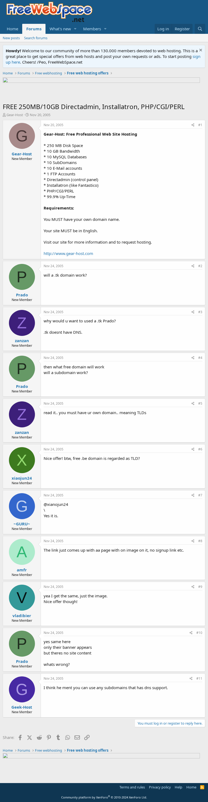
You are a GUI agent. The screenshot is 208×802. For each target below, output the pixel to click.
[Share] (193, 125)
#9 (200, 586)
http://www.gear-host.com (68, 253)
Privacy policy (160, 787)
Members (92, 28)
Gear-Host (14, 114)
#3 (200, 312)
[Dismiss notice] (200, 51)
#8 (200, 541)
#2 (200, 266)
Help (178, 787)
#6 (200, 449)
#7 (200, 495)
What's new (60, 28)
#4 (200, 357)
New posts (11, 37)
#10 (199, 632)
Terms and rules (132, 787)
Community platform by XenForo (104, 797)
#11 (199, 678)
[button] (75, 29)
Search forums (35, 37)
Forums (33, 28)
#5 (200, 403)
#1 (200, 125)
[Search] (200, 29)
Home (12, 28)
